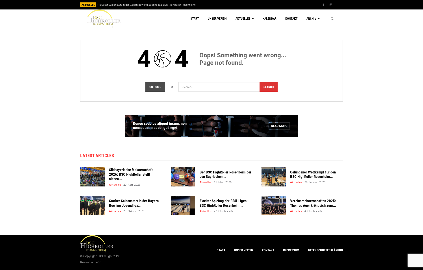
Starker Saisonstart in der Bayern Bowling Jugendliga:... (134, 203)
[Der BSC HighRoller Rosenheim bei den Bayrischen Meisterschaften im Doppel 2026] (183, 177)
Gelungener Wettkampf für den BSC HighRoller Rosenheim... (313, 174)
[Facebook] (324, 5)
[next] (226, 4)
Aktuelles (115, 184)
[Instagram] (331, 5)
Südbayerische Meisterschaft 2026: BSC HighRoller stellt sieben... (131, 174)
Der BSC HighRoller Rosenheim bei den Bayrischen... (225, 174)
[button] (332, 18)
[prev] (219, 4)
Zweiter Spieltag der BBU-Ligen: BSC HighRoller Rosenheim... (224, 203)
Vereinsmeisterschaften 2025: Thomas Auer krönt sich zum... (313, 203)
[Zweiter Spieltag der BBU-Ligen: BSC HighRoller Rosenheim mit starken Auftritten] (183, 205)
